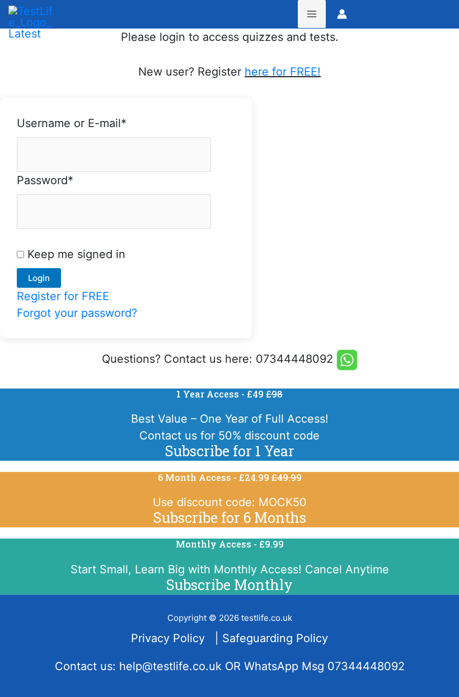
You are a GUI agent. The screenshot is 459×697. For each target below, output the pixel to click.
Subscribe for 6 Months (229, 517)
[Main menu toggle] (312, 14)
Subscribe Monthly (229, 585)
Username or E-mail (72, 123)
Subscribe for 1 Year (229, 451)
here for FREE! (283, 71)
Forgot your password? (77, 313)
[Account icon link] (342, 14)
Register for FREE (63, 296)
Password (45, 180)
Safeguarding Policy (275, 638)
